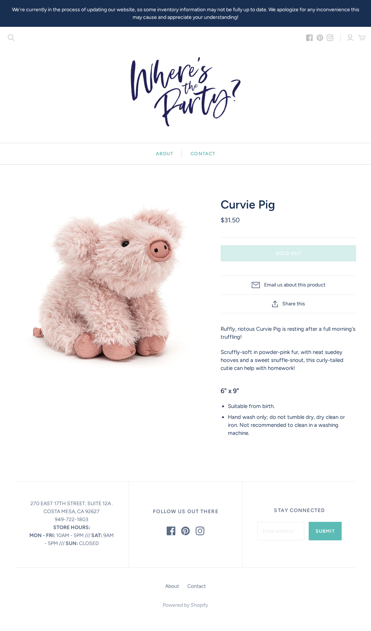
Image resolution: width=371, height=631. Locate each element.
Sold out (288, 253)
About (164, 153)
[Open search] (11, 37)
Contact (203, 153)
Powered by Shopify (185, 605)
